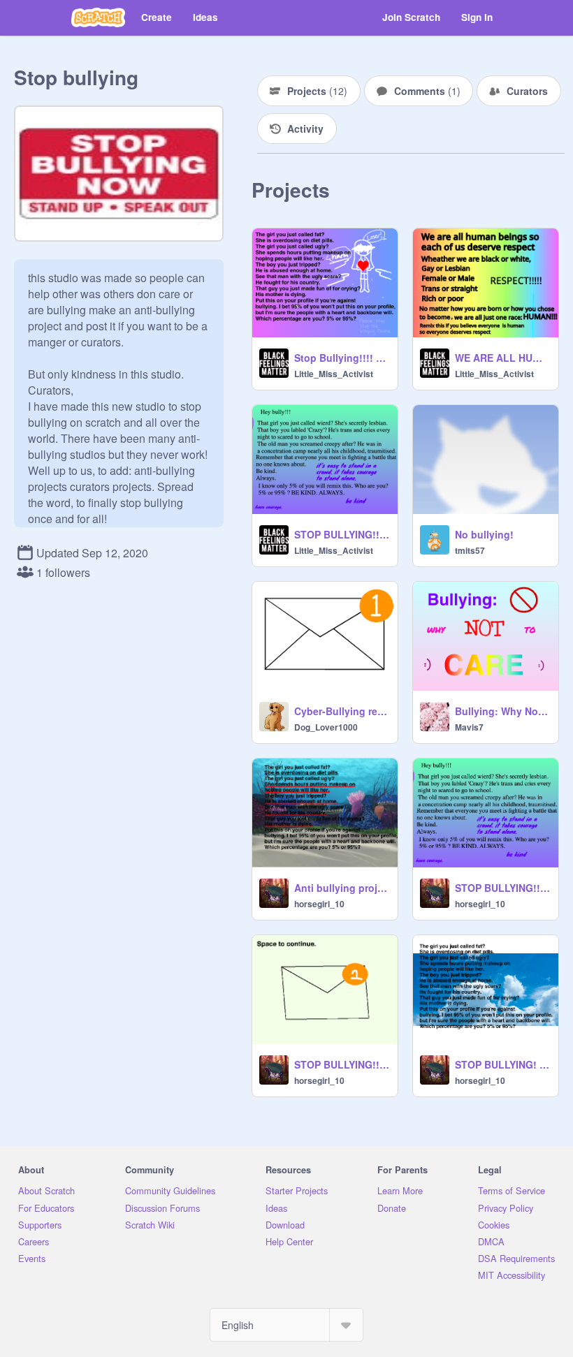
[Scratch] (98, 17)
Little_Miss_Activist (333, 373)
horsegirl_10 (319, 903)
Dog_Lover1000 (326, 727)
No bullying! (484, 534)
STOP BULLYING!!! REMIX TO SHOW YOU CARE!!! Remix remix (502, 888)
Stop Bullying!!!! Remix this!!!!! (341, 358)
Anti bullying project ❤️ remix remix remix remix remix (341, 888)
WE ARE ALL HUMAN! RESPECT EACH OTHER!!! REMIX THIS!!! (502, 358)
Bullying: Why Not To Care (502, 711)
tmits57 (470, 550)
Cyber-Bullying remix (341, 711)
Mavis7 (469, 727)
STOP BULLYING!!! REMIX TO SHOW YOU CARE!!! (341, 534)
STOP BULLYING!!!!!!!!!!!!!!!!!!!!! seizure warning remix (341, 1064)
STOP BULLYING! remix (502, 1064)
